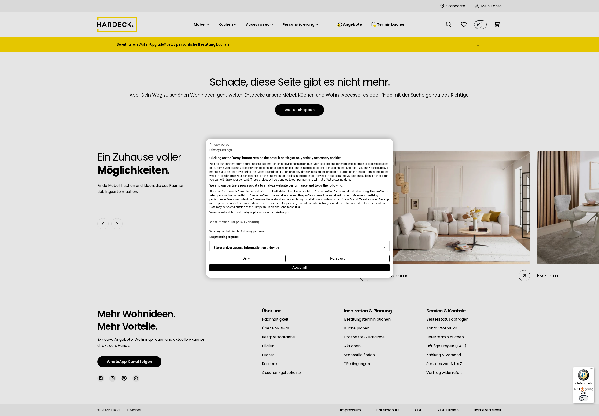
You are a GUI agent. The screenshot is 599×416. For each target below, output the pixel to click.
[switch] (583, 398)
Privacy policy (219, 144)
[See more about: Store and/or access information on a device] (384, 247)
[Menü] (591, 370)
